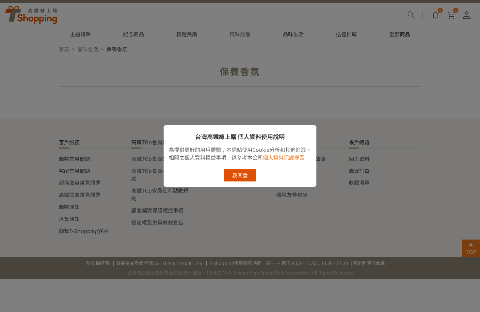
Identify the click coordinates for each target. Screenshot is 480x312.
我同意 (240, 175)
